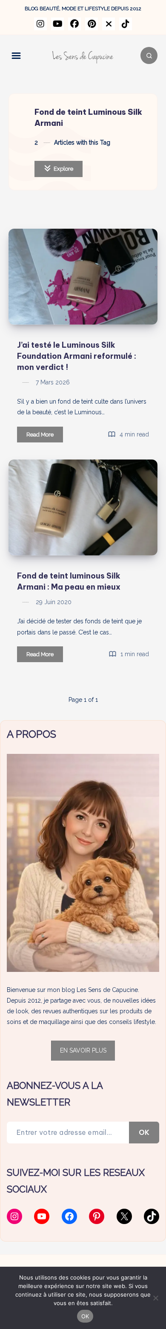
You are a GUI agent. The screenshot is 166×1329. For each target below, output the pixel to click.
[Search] (148, 55)
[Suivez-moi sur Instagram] (40, 23)
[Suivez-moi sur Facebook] (74, 23)
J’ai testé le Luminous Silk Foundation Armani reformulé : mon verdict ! (76, 356)
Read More (44, 436)
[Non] (155, 1298)
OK (144, 1132)
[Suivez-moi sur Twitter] (108, 23)
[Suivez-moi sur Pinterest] (91, 23)
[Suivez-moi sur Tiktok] (125, 23)
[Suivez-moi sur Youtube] (57, 23)
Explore (62, 169)
